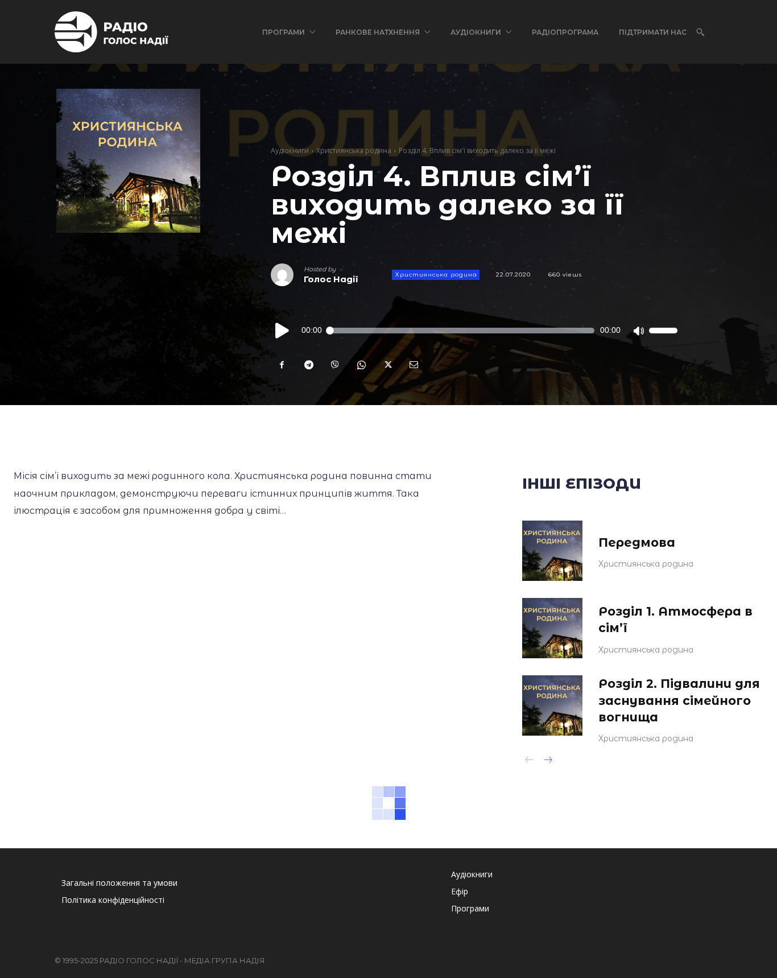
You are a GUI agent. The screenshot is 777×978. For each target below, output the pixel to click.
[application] (474, 330)
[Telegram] (308, 364)
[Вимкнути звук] (638, 330)
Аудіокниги (290, 150)
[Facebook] (282, 364)
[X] (386, 364)
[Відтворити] (283, 330)
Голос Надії (331, 279)
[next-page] (547, 761)
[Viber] (334, 364)
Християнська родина (353, 150)
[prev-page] (529, 761)
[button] (700, 32)
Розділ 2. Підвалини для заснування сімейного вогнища (679, 700)
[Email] (413, 364)
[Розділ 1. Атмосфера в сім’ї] (552, 628)
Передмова (636, 542)
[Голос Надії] (287, 274)
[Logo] (111, 31)
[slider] (663, 330)
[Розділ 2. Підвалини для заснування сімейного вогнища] (552, 705)
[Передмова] (552, 551)
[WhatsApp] (360, 364)
